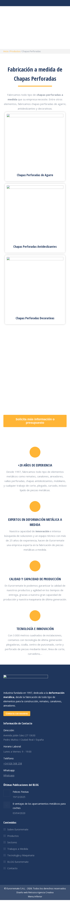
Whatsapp (8, 775)
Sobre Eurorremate (17, 829)
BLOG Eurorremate (18, 861)
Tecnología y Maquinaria (20, 855)
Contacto (12, 868)
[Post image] (6, 793)
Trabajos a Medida (17, 848)
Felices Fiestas (21, 791)
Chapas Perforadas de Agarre (35, 175)
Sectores (12, 842)
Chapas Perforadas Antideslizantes (35, 246)
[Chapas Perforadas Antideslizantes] (35, 213)
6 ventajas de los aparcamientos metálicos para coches (39, 806)
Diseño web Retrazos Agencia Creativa (35, 892)
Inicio (5, 51)
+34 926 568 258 (12, 763)
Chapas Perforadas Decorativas (35, 318)
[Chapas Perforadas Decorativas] (35, 285)
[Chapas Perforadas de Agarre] (35, 142)
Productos (15, 51)
